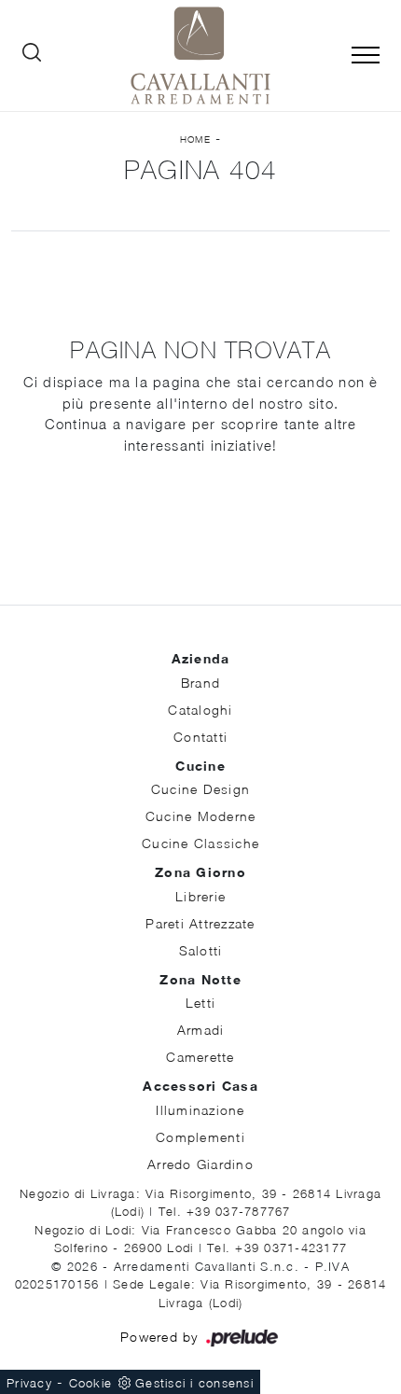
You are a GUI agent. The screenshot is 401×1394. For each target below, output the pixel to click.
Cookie (91, 1382)
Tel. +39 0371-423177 (277, 1247)
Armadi (201, 1030)
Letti (200, 1003)
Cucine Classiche (200, 843)
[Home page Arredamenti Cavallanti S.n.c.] (200, 56)
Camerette (200, 1057)
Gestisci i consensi (194, 1382)
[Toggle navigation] (366, 56)
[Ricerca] (31, 56)
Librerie (200, 896)
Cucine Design (200, 789)
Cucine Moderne (200, 816)
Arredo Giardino (200, 1164)
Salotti (201, 950)
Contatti (200, 737)
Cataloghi (200, 710)
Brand (200, 682)
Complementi (200, 1137)
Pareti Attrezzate (200, 923)
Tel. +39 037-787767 (225, 1211)
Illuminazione (200, 1110)
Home (195, 139)
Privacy (29, 1382)
